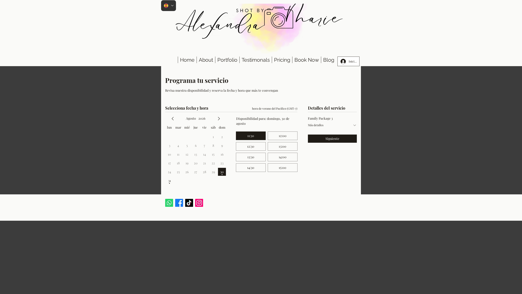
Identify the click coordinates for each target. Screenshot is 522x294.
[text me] (169, 203)
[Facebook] (179, 203)
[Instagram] (199, 203)
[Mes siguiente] (218, 118)
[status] (274, 108)
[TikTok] (189, 203)
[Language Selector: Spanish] (168, 5)
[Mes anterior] (172, 118)
